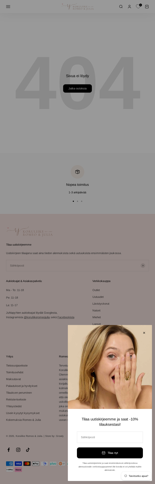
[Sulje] (144, 333)
